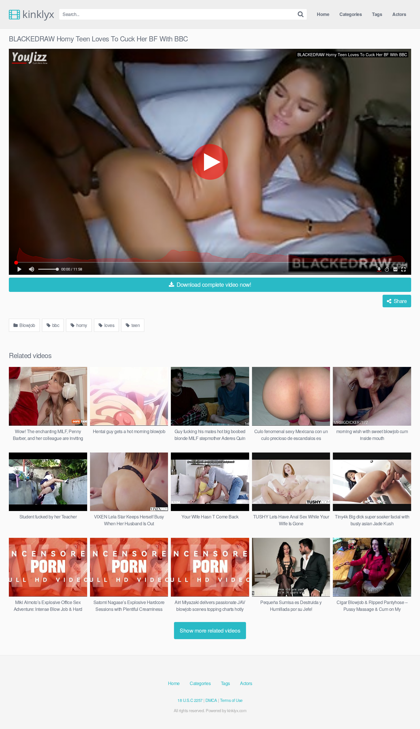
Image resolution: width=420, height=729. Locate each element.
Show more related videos (210, 630)
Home (323, 14)
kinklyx (37, 14)
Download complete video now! (213, 284)
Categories (350, 14)
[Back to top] (404, 711)
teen (135, 325)
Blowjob (27, 325)
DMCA (211, 700)
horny (81, 325)
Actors (399, 14)
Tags (377, 14)
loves (108, 325)
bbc (55, 325)
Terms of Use (231, 700)
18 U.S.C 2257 (190, 700)
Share (399, 300)
